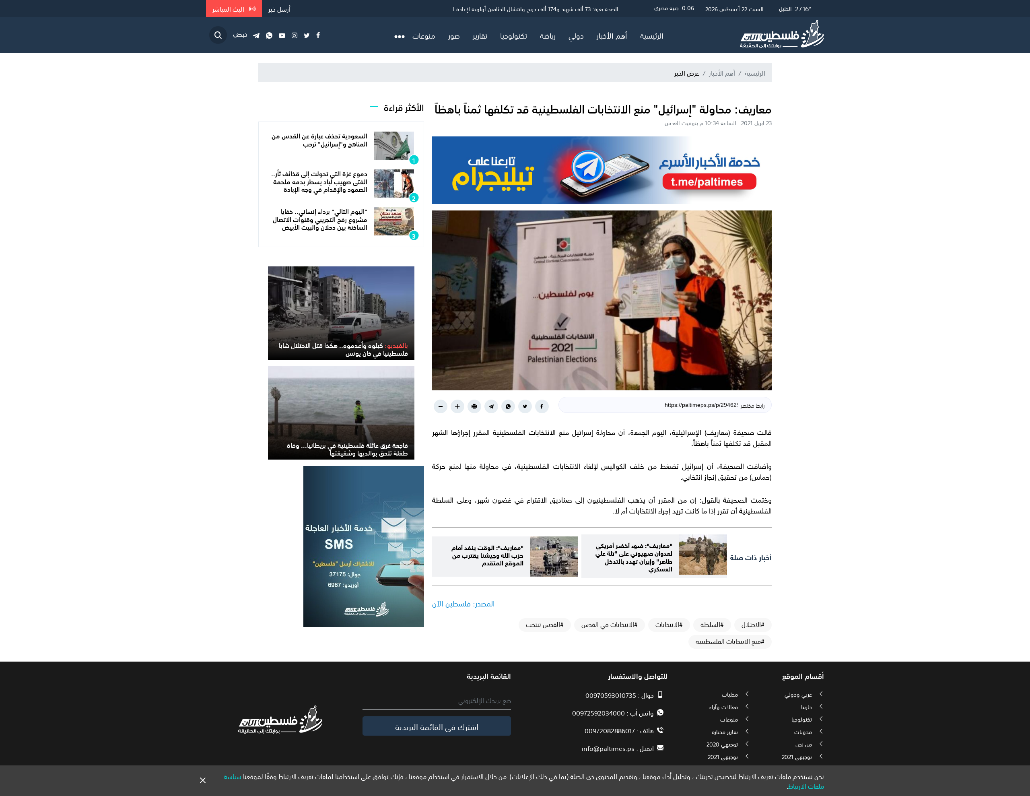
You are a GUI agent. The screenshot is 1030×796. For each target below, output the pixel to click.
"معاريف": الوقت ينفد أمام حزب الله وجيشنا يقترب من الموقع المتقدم (487, 554)
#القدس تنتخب (545, 624)
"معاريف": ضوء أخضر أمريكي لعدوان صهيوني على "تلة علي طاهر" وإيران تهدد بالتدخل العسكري (633, 556)
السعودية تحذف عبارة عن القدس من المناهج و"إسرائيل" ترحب (319, 139)
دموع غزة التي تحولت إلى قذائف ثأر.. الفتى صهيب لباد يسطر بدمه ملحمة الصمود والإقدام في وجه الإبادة (319, 181)
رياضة (548, 35)
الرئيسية (651, 35)
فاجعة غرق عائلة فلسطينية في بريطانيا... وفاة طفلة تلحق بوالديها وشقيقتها (347, 448)
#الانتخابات (669, 624)
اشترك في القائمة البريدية (436, 726)
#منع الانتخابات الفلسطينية (730, 641)
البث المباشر (229, 8)
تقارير (480, 35)
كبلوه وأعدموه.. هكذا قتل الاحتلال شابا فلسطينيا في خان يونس (343, 348)
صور (454, 35)
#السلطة (712, 624)
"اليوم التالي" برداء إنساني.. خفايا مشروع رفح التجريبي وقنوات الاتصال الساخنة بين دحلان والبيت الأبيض (320, 218)
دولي (576, 35)
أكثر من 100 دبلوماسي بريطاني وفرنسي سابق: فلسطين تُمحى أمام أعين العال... (527, 8)
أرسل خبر (279, 8)
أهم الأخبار (612, 35)
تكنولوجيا (513, 35)
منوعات (423, 35)
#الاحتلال (753, 624)
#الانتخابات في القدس (609, 624)
